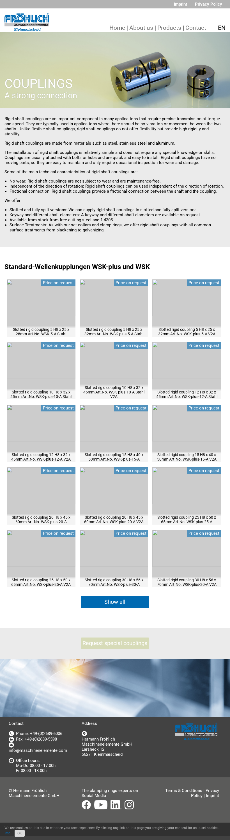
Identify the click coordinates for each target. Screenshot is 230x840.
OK (19, 833)
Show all (114, 602)
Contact (195, 27)
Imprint (180, 4)
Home (117, 27)
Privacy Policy (208, 4)
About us (141, 27)
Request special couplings (114, 643)
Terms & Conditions (183, 790)
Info (7, 833)
